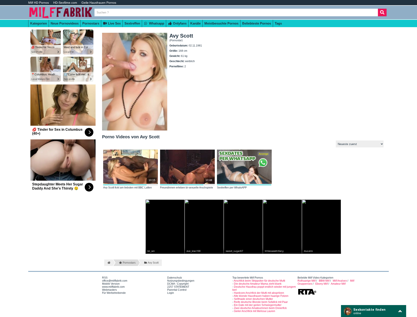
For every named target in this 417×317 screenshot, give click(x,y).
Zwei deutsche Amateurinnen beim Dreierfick (260, 308)
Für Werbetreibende (114, 292)
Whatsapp (156, 23)
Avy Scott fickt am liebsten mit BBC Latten (127, 187)
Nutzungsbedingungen (180, 280)
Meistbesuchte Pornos (221, 23)
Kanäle (195, 23)
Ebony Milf (321, 283)
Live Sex (114, 23)
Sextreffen (132, 23)
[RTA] (307, 294)
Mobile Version (111, 283)
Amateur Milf (338, 283)
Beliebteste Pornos (256, 23)
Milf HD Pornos (38, 2)
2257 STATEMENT (178, 286)
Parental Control (177, 289)
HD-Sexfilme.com (65, 2)
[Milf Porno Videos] (60, 17)
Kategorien (38, 23)
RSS (105, 277)
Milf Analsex (340, 280)
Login (170, 292)
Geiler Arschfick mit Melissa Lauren (254, 311)
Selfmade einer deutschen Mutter (253, 298)
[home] (108, 262)
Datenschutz (174, 277)
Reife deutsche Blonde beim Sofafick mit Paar (261, 302)
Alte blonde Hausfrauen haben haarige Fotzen (261, 295)
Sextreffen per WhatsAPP (232, 187)
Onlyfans (179, 23)
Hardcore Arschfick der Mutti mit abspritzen (259, 292)
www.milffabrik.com (113, 286)
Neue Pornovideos (65, 23)
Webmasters (109, 289)
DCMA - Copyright (178, 283)
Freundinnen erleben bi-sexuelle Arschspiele (186, 187)
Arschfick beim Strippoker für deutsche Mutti (259, 280)
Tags (278, 23)
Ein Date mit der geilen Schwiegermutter (257, 305)
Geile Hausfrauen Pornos (98, 2)
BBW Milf (324, 280)
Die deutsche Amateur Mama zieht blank (257, 283)
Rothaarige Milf (307, 280)
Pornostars (90, 23)
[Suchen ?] (382, 12)
